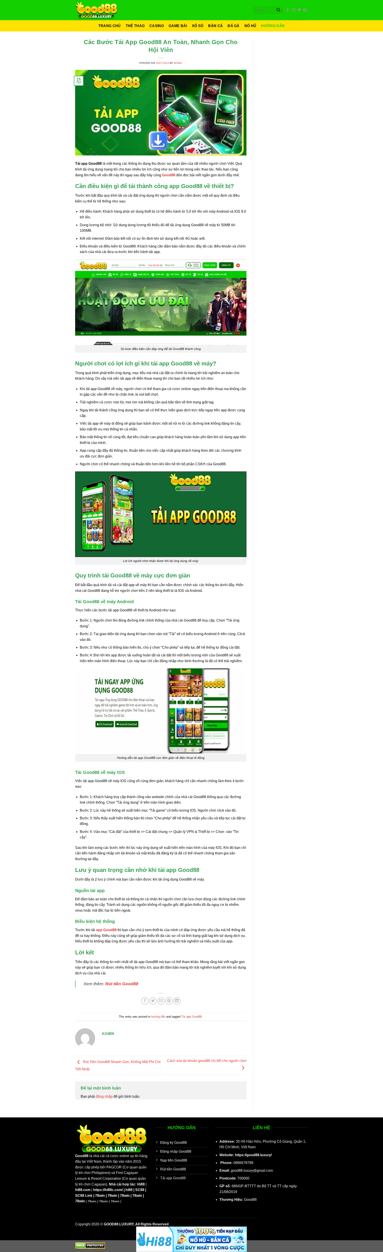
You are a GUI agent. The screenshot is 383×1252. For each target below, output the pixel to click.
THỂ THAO (135, 26)
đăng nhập (104, 1096)
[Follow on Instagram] (293, 10)
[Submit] (278, 10)
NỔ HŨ (250, 26)
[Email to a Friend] (161, 1001)
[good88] (96, 10)
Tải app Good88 (191, 1016)
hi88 (129, 1190)
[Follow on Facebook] (287, 10)
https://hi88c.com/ (108, 1190)
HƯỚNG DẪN (273, 26)
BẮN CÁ (215, 26)
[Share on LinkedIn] (177, 1001)
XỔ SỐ (197, 26)
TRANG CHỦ (109, 26)
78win (100, 1195)
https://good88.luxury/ (253, 1155)
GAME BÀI (178, 26)
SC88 (139, 1190)
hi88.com (82, 1190)
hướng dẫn (158, 1016)
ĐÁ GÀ (234, 26)
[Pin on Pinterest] (169, 1001)
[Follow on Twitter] (299, 10)
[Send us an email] (305, 10)
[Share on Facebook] (145, 1001)
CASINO (156, 26)
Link (88, 1195)
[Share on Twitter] (152, 1001)
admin (178, 63)
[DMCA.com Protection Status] (90, 1245)
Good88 (81, 1156)
